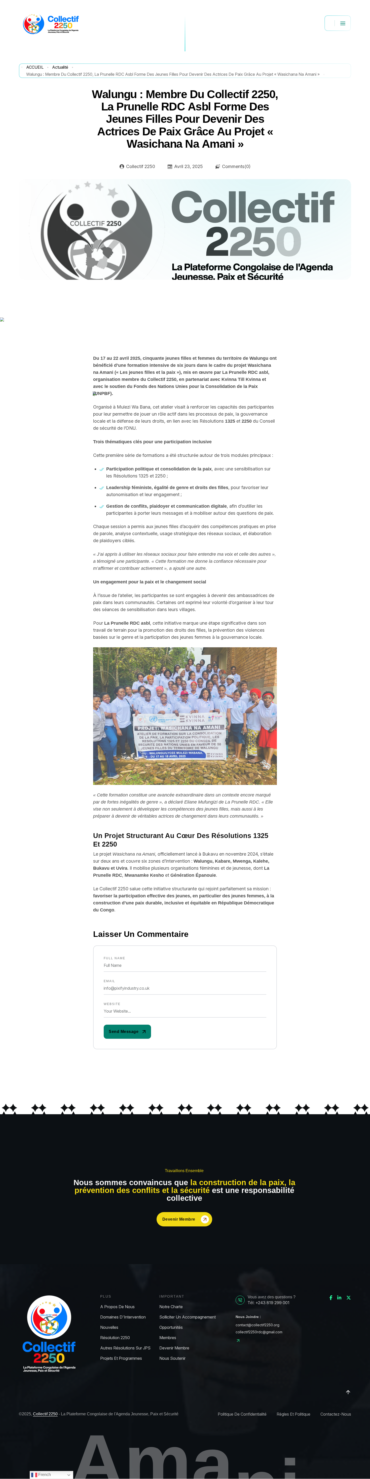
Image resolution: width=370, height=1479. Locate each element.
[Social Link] (330, 1297)
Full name (114, 958)
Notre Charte (171, 1306)
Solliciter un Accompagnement (187, 1317)
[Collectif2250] (50, 23)
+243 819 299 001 (272, 1302)
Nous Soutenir (172, 1358)
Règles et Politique (293, 1414)
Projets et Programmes (121, 1358)
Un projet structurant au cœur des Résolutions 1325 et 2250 (180, 840)
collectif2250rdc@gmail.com (259, 1332)
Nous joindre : (248, 1317)
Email (109, 981)
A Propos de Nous (117, 1306)
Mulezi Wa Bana (133, 407)
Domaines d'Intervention (123, 1317)
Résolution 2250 (115, 1337)
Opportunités (171, 1327)
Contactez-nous (335, 1414)
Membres (167, 1337)
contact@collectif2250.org (257, 1325)
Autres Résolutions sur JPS (125, 1348)
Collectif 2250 (45, 1414)
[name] (127, 1032)
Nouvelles (109, 1327)
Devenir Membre (178, 1219)
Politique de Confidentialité (242, 1414)
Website (112, 1004)
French (44, 1474)
